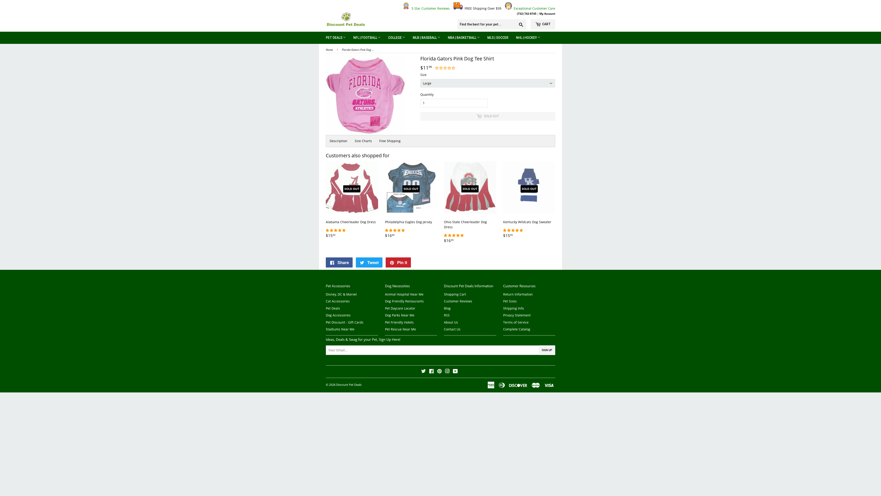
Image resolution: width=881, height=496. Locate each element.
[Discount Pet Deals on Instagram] (447, 371)
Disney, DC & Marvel (341, 294)
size (423, 75)
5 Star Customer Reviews (430, 8)
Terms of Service (516, 322)
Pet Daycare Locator (400, 308)
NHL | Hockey (527, 37)
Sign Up (547, 350)
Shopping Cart (455, 294)
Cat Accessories (338, 301)
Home (329, 50)
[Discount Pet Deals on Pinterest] (439, 371)
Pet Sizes (510, 301)
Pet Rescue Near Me (400, 329)
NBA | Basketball (462, 37)
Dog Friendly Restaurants (404, 301)
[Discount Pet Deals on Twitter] (423, 371)
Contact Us (452, 329)
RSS (447, 315)
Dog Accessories (338, 315)
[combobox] (491, 24)
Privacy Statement (517, 315)
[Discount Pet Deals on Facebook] (431, 371)
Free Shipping (390, 141)
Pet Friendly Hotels (399, 322)
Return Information (518, 294)
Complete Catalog (516, 329)
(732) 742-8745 (526, 13)
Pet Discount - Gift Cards (344, 322)
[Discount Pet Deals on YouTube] (455, 371)
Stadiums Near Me (340, 329)
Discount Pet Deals (349, 385)
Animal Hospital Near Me (404, 294)
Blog (447, 308)
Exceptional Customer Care (533, 8)
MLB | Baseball (425, 37)
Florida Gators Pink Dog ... (358, 50)
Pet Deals (334, 37)
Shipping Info (513, 308)
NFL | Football (365, 37)
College (395, 37)
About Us (451, 322)
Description (338, 141)
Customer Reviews (458, 301)
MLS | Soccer (497, 37)
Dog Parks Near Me (399, 315)
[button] (445, 68)
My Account (547, 13)
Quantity (427, 94)
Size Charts (363, 141)
